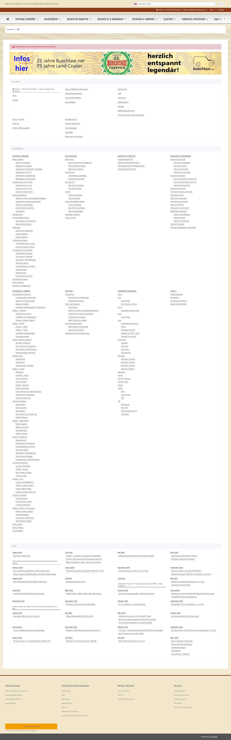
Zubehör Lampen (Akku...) (25, 485)
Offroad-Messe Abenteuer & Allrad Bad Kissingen (136, 556)
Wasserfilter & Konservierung (26, 414)
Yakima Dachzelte (177, 195)
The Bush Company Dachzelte (181, 192)
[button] (222, 18)
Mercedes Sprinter (127, 369)
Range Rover (126, 353)
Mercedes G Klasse (128, 359)
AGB (119, 93)
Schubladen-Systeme (20, 279)
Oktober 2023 (123, 627)
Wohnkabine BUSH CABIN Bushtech (131, 166)
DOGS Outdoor (17, 528)
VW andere (125, 414)
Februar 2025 (123, 590)
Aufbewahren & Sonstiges (25, 395)
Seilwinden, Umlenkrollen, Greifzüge (29, 169)
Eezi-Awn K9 (69, 182)
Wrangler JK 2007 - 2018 (130, 333)
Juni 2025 (121, 578)
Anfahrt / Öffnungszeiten (21, 128)
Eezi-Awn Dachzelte (177, 176)
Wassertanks (20, 411)
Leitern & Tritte (70, 218)
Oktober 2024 (123, 601)
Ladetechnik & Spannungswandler (28, 201)
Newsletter (69, 132)
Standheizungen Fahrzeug (25, 353)
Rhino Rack (69, 159)
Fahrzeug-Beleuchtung (20, 218)
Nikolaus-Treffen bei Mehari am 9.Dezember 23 (83, 630)
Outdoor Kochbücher (23, 398)
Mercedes (121, 356)
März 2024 (122, 613)
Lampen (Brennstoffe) (23, 489)
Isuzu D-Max (125, 317)
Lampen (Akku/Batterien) (25, 482)
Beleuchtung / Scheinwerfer (26, 221)
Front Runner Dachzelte (179, 201)
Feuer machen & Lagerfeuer (26, 346)
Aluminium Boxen (22, 263)
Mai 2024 (68, 613)
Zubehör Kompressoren (24, 192)
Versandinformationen (73, 98)
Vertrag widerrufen (31, 726)
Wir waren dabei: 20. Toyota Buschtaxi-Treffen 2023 (32, 641)
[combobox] (174, 4)
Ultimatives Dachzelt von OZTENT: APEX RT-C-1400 (85, 571)
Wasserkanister (21, 408)
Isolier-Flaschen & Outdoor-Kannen (28, 391)
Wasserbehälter (21, 430)
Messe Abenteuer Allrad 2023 (182, 641)
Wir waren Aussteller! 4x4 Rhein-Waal (185, 616)
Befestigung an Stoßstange (25, 179)
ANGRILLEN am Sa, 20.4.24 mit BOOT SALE (135, 616)
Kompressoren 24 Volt (24, 188)
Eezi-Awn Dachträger (76, 185)
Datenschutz (122, 89)
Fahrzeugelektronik (19, 195)
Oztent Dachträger (75, 205)
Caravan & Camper (19, 495)
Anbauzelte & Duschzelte (179, 208)
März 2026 (174, 552)
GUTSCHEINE (17, 531)
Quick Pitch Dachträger (76, 208)
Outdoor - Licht (17, 479)
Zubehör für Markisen (181, 221)
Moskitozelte (20, 362)
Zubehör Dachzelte (177, 224)
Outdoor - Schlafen (19, 310)
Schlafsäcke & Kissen (23, 314)
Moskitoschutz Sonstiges (25, 366)
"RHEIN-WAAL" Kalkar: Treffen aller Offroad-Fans (84, 594)
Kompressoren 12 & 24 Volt (22, 182)
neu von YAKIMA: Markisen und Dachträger (29, 630)
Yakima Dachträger (75, 195)
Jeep (119, 320)
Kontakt (221, 10)
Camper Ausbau (21, 498)
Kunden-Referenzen (72, 124)
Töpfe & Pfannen (22, 379)
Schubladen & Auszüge (24, 253)
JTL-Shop (213, 737)
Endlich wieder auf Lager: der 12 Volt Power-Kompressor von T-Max (35, 608)
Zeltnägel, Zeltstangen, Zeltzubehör (183, 227)
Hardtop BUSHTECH (125, 159)
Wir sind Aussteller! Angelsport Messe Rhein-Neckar (137, 619)
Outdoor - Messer (22, 469)
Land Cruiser (125, 395)
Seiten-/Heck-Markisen (182, 214)
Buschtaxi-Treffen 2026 (21, 556)
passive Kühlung (22, 234)
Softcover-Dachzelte (181, 169)
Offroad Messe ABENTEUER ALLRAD (79, 616)
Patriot (123, 327)
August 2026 (17, 552)
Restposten (174, 297)
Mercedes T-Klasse (128, 366)
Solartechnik (69, 294)
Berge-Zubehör (18, 159)
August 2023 (17, 638)
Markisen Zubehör (22, 304)
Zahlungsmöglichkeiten (73, 93)
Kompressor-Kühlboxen (24, 231)
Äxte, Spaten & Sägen (24, 473)
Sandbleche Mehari (178, 648)
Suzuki (120, 385)
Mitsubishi (121, 372)
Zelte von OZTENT (177, 205)
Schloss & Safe (21, 476)
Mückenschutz (17, 356)
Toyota (120, 388)
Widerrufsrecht (123, 102)
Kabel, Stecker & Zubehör (25, 208)
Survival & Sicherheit (20, 463)
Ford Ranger (125, 301)
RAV (122, 398)
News (212, 10)
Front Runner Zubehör (76, 179)
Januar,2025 (175, 590)
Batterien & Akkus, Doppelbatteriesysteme (31, 198)
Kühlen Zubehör (21, 237)
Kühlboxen (16, 227)
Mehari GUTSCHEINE (178, 304)
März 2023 (174, 638)
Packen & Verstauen (19, 437)
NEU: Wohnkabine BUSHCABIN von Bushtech (30, 582)
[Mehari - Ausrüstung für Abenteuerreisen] (7, 19)
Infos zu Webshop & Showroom (76, 89)
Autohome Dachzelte (178, 188)
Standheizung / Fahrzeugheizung (77, 333)
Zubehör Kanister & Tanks (25, 247)
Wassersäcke (20, 404)
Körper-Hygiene (21, 424)
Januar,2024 (17, 627)
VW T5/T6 (124, 408)
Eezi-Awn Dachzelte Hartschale (185, 179)
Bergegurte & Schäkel (24, 166)
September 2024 (176, 601)
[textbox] (174, 4)
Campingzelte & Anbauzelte (26, 297)
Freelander (125, 349)
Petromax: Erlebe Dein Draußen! (183, 559)
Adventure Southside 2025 (75, 582)
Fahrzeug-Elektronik (72, 304)
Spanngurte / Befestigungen (26, 260)
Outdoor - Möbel (18, 323)
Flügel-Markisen (179, 218)
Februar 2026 (17, 568)
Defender (124, 343)
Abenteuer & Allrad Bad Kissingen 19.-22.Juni (187, 582)
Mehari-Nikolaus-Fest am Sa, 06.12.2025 (133, 571)
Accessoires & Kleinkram (25, 518)
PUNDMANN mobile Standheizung (184, 597)
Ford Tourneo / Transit (129, 304)
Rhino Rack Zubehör (75, 169)
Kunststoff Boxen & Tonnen (25, 266)
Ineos (120, 307)
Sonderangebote (176, 294)
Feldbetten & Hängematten (25, 333)
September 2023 (176, 627)
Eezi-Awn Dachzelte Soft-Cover (185, 182)
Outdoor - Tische (22, 330)
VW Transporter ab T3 (129, 411)
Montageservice (71, 119)
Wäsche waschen (22, 427)
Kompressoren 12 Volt (24, 185)
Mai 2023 (121, 638)
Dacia (120, 294)
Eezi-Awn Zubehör (75, 188)
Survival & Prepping (23, 466)
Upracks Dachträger (75, 211)
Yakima (67, 192)
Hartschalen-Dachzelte (182, 172)
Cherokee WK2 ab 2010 (129, 323)
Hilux (123, 391)
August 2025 (17, 578)
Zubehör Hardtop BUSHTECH (129, 163)
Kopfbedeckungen (22, 515)
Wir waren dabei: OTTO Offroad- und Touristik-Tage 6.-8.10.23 (193, 630)
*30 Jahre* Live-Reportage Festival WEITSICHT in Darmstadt (141, 630)
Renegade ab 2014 (128, 330)
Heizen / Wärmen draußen (22, 340)
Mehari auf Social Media (74, 137)
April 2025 (16, 590)
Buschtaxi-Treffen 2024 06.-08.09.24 (26, 616)
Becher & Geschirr (22, 388)
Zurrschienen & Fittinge (24, 257)
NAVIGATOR (175, 651)
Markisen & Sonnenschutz (25, 301)
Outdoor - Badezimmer (20, 421)
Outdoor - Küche (18, 369)
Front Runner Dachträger (77, 176)
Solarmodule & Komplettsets (78, 297)
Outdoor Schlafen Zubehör (25, 320)
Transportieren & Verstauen (22, 250)
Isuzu (120, 314)
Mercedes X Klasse (128, 362)
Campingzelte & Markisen (21, 294)
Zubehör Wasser (22, 417)
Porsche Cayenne (124, 379)
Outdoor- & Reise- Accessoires (23, 508)
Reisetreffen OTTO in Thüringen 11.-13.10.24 (187, 604)
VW (119, 401)
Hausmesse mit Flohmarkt (180, 585)
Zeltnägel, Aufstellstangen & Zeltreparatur (31, 307)
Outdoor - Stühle (22, 327)
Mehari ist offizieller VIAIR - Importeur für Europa (83, 562)
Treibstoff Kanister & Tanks (25, 244)
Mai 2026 (121, 552)
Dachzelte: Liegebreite (182, 163)
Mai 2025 (173, 578)
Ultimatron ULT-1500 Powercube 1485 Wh (81, 641)
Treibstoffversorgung (19, 240)
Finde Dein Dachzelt (177, 159)
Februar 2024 (175, 613)
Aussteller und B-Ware (178, 301)
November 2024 (71, 601)
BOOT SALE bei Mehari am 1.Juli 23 (132, 641)
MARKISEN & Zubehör (178, 211)
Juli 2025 (68, 578)
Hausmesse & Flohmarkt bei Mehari (184, 556)
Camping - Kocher (22, 375)
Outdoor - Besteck (22, 385)
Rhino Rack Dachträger (76, 166)
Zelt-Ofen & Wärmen (23, 343)
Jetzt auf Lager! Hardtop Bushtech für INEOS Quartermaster (34, 574)
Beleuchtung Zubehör (23, 224)
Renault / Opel (123, 382)
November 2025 (124, 568)
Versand (32, 730)
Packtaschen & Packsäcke (25, 443)
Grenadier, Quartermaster (130, 310)
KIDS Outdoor (17, 524)
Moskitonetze (20, 359)
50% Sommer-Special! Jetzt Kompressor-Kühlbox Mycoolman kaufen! (34, 562)
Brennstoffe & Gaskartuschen (26, 349)
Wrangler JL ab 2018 (128, 336)
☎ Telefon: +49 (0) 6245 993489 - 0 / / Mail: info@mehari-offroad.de (180, 10)
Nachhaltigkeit (70, 102)
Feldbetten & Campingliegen (26, 317)
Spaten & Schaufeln (23, 163)
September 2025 (176, 568)
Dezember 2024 (18, 601)
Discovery (124, 346)
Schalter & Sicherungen (24, 205)
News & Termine (18, 119)
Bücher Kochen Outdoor (24, 511)
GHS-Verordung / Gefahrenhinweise (131, 115)
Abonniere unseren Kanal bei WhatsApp (80, 604)
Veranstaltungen (71, 128)
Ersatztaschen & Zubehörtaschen (28, 460)
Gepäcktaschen (21, 270)
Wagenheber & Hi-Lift (23, 172)
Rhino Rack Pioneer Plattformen (80, 163)
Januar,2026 (69, 568)
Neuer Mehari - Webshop (180, 654)
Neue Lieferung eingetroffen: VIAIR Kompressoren (31, 571)
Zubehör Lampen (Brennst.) (26, 492)
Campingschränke (22, 336)
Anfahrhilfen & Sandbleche (25, 176)
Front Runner (70, 172)
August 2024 (17, 613)
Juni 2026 (68, 552)
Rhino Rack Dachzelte (178, 198)
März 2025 (69, 590)
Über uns (15, 124)
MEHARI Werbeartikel (24, 521)
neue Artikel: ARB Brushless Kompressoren (29, 594)
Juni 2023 (68, 638)
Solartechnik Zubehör (76, 301)
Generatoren (20, 211)
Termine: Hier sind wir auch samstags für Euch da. (84, 559)
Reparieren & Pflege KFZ (21, 286)
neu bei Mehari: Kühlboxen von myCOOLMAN (135, 623)
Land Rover (122, 340)
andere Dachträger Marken (75, 201)
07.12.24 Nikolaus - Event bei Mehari (132, 604)
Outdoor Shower (22, 434)
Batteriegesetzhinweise (126, 111)
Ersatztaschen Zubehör (24, 276)
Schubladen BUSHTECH (127, 169)
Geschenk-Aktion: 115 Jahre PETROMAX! (186, 571)
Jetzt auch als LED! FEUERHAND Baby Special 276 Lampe (192, 594)
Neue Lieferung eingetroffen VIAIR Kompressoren (137, 594)
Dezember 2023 (71, 627)
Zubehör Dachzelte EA (182, 185)
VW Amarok (125, 404)
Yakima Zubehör (74, 198)
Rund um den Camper (24, 502)
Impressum (122, 98)
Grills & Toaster (21, 382)
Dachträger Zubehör (72, 214)
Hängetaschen (21, 273)
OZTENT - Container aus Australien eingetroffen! (83, 556)
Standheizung (17, 214)
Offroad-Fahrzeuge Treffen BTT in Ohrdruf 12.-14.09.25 (191, 574)
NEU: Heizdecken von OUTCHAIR (131, 633)
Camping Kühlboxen (23, 505)
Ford (119, 297)
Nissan (120, 375)
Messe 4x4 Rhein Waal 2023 (181, 644)
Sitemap (121, 106)
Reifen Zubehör (18, 282)
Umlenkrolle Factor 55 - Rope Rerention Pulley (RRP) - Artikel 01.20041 (140, 585)
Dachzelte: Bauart (180, 166)
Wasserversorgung (19, 401)
